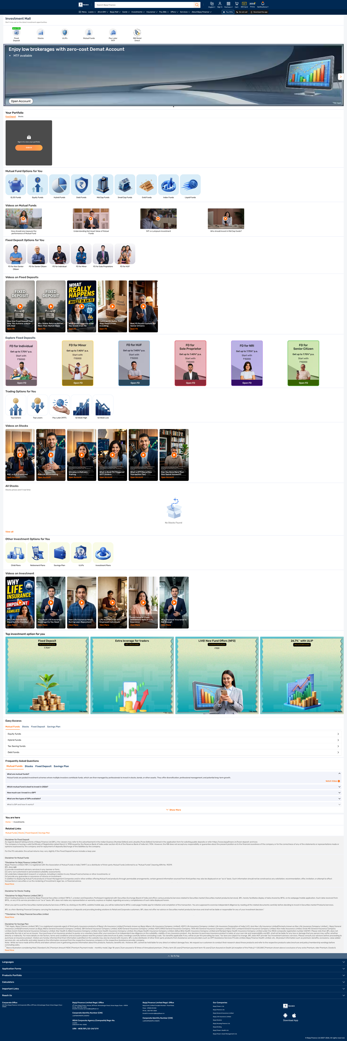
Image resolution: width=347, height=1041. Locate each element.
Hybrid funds (14, 740)
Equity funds (14, 734)
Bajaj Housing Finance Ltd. (221, 1023)
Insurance (152, 13)
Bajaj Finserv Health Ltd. (221, 1030)
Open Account (21, 101)
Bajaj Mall (115, 13)
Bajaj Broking (217, 1027)
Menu (84, 12)
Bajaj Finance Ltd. (219, 1010)
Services (185, 13)
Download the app (260, 12)
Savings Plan (53, 726)
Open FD (11, 329)
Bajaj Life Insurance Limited (222, 1017)
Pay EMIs (229, 12)
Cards (126, 13)
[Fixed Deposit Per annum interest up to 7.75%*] (47, 713)
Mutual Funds (12, 726)
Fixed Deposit (10, 116)
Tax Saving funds (16, 746)
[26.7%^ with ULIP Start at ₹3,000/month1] (302, 713)
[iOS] (294, 1015)
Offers (175, 13)
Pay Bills (164, 13)
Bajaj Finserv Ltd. (218, 1006)
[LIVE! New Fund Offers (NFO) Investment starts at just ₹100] (217, 713)
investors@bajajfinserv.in (156, 1013)
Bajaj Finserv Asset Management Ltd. (225, 1034)
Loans (92, 13)
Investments (138, 13)
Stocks (20, 116)
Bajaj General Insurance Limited (223, 1013)
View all (9, 532)
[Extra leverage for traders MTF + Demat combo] (132, 713)
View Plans (12, 625)
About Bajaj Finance (202, 13)
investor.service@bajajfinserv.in (88, 1009)
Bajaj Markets (217, 1020)
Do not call (243, 12)
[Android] (285, 1015)
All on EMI (103, 13)
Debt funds (13, 752)
